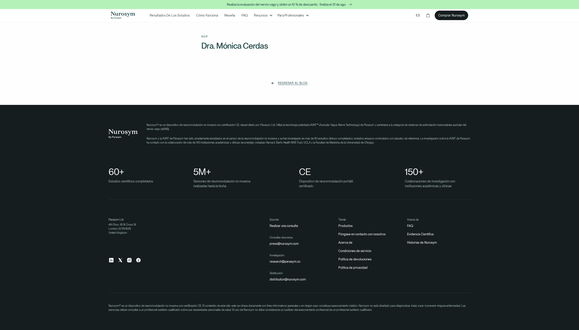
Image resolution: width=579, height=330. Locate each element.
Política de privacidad (353, 267)
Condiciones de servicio (354, 251)
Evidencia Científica (420, 234)
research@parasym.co (285, 261)
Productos (345, 226)
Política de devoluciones (355, 259)
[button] (262, 15)
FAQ (410, 226)
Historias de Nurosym (422, 242)
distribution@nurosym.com (288, 279)
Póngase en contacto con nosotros (362, 234)
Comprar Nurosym (451, 15)
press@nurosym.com (284, 243)
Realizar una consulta (284, 226)
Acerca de (345, 242)
